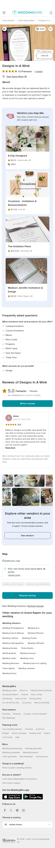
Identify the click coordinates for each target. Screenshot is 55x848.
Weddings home (9, 690)
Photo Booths (27, 648)
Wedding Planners (36, 633)
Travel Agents (8, 668)
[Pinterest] (17, 810)
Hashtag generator (33, 748)
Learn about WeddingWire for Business (19, 779)
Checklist (29, 729)
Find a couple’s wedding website (17, 768)
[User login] (51, 13)
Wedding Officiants (36, 643)
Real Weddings (26, 756)
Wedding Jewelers (26, 668)
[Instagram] (23, 810)
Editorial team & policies (41, 690)
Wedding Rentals (9, 648)
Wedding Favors (9, 673)
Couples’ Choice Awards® (35, 714)
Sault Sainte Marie (26, 20)
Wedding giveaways (11, 752)
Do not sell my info (10, 702)
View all (44, 55)
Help (17, 737)
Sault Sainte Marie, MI (16, 76)
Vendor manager (19, 733)
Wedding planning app (12, 748)
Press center (36, 694)
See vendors (27, 535)
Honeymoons (42, 756)
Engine (47, 733)
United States (15, 824)
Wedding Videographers (13, 643)
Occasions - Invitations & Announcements (22, 203)
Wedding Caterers (10, 638)
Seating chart (35, 733)
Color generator (9, 756)
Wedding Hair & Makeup (13, 633)
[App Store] (12, 799)
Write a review (27, 403)
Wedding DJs (33, 628)
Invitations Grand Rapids (13, 584)
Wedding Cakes (9, 658)
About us (24, 690)
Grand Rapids (8, 20)
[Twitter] (11, 810)
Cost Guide (7, 737)
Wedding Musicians (10, 663)
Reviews (17, 714)
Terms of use (21, 698)
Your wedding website (12, 729)
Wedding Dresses (28, 653)
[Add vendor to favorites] (50, 29)
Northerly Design (35, 606)
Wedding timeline (30, 752)
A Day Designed (17, 155)
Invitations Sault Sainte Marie (38, 584)
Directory (6, 714)
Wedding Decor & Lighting (34, 663)
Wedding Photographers (13, 628)
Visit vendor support (11, 783)
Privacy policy (35, 698)
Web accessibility (42, 702)
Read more (10, 448)
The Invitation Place (19, 246)
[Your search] (4, 29)
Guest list (40, 729)
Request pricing (27, 595)
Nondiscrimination (10, 694)
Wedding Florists (29, 638)
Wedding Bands (9, 653)
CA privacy (26, 702)
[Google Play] (33, 799)
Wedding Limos (27, 658)
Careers (24, 694)
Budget (5, 733)
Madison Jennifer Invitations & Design (25, 289)
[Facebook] (4, 810)
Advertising (7, 698)
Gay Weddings (8, 718)
